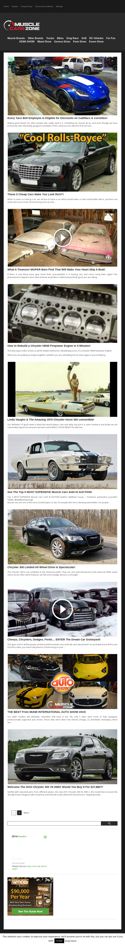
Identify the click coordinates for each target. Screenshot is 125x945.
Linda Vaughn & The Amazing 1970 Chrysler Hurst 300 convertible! (50, 419)
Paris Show (79, 41)
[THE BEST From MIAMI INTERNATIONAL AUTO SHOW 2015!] (62, 681)
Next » (26, 812)
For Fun (110, 38)
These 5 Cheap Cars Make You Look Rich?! (35, 194)
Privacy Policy (26, 6)
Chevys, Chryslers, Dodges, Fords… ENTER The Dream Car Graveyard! (53, 639)
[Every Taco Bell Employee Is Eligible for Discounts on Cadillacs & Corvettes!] (62, 86)
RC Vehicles (96, 38)
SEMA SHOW (26, 41)
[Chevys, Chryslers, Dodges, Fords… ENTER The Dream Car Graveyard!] (62, 609)
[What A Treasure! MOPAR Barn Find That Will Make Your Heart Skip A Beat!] (62, 238)
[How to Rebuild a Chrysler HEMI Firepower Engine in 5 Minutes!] (62, 313)
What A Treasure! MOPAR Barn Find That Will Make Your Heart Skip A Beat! (56, 269)
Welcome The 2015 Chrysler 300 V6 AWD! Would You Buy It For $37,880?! (55, 786)
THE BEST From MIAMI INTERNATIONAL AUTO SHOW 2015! (46, 711)
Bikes (60, 38)
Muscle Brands (16, 38)
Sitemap (59, 6)
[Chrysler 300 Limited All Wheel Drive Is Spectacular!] (62, 536)
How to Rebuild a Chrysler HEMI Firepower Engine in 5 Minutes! (49, 345)
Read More (71, 940)
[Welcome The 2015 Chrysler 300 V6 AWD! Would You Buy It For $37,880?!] (62, 756)
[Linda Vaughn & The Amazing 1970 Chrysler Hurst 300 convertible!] (62, 389)
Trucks (50, 38)
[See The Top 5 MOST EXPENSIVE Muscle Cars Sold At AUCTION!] (62, 461)
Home (6, 6)
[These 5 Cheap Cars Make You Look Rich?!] (62, 162)
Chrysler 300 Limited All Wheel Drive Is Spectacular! (41, 567)
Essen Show (96, 41)
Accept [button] (59, 940)
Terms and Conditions (44, 6)
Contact (15, 6)
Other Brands (35, 38)
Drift (84, 38)
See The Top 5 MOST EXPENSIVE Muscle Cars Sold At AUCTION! (49, 492)
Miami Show (44, 41)
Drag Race (72, 38)
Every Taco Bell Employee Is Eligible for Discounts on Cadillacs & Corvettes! (57, 118)
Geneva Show (62, 41)
